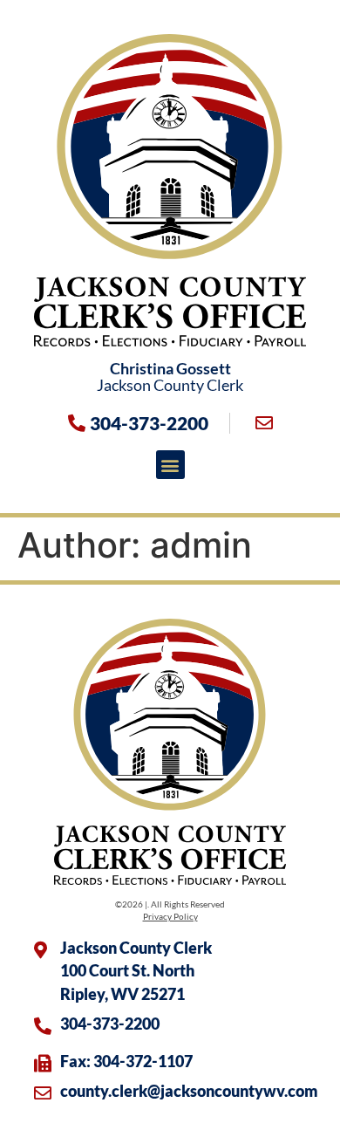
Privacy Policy (170, 916)
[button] (170, 464)
